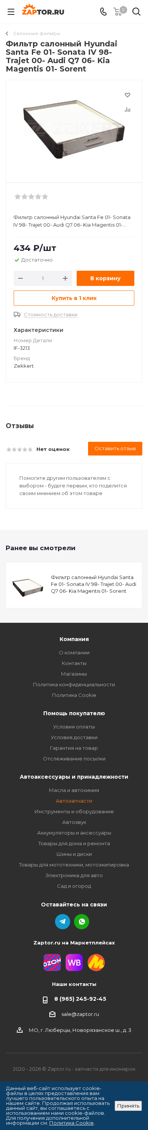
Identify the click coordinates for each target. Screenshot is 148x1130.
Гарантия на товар (74, 748)
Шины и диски (74, 854)
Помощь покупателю (74, 713)
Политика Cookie (74, 695)
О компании (74, 652)
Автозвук (74, 822)
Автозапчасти (74, 801)
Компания (74, 639)
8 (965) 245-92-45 (80, 999)
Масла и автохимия (74, 790)
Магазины (74, 674)
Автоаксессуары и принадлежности (74, 777)
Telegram (62, 921)
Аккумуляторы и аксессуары (74, 833)
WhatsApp (81, 921)
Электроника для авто (74, 875)
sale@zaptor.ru (80, 1014)
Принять (128, 1106)
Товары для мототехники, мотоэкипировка (74, 865)
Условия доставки (74, 737)
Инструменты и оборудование (74, 811)
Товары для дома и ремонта (74, 843)
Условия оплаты (74, 727)
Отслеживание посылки (74, 758)
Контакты (74, 663)
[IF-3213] (74, 128)
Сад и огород (74, 886)
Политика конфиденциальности (74, 684)
